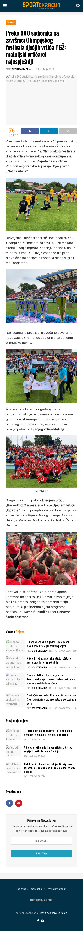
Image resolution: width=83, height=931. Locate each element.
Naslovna (21, 888)
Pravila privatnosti (56, 888)
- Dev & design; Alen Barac (53, 913)
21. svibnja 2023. (45, 69)
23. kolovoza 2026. (36, 776)
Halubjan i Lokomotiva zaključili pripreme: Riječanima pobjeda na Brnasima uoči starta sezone (49, 767)
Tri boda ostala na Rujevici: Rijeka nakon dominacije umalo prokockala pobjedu (48, 644)
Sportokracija (21, 69)
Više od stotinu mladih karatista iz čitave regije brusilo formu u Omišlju (49, 660)
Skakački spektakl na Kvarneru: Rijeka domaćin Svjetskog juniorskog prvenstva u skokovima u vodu (52, 699)
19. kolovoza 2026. (61, 688)
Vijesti (11, 22)
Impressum (36, 888)
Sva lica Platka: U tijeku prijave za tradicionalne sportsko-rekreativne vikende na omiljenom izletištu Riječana (52, 679)
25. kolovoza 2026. (61, 651)
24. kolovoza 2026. (61, 667)
